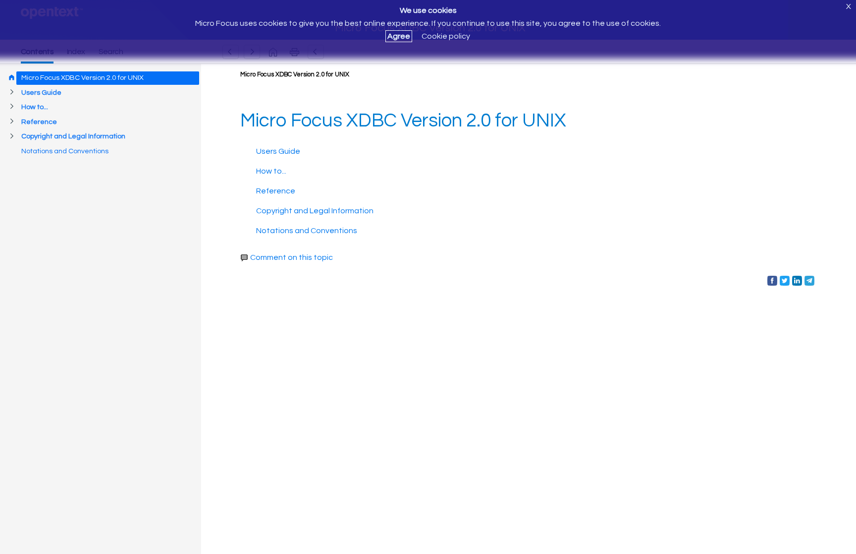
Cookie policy (446, 36)
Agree (398, 36)
